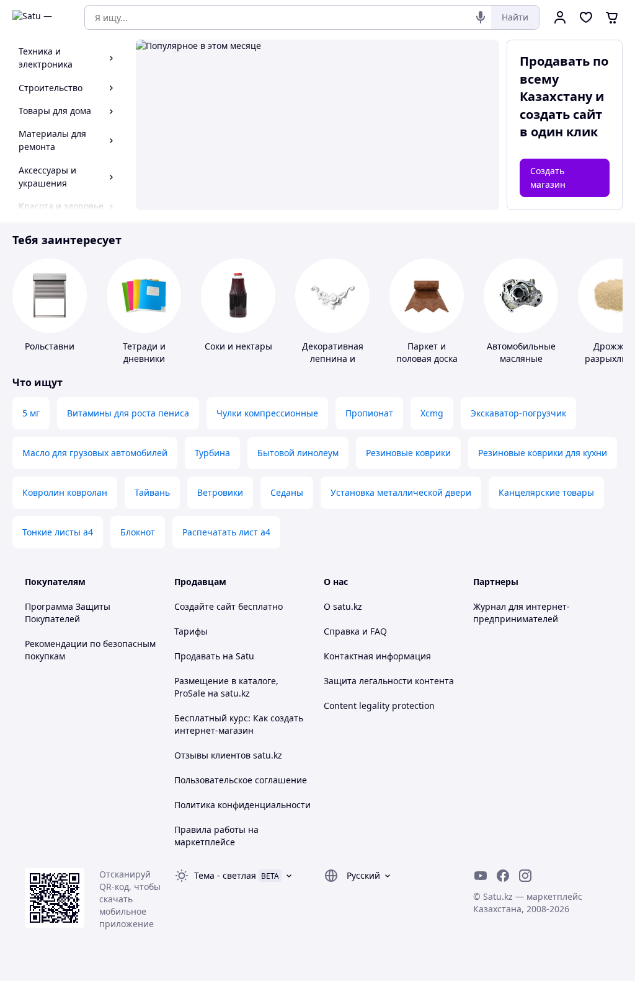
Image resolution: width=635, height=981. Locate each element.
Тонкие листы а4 (57, 532)
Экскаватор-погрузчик (518, 413)
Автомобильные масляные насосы (521, 358)
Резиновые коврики (408, 453)
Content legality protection (379, 705)
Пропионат (369, 413)
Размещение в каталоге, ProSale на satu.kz (226, 687)
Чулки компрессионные (267, 413)
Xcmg (431, 413)
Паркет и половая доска (427, 352)
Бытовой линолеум (298, 453)
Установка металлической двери (401, 492)
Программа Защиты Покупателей (67, 612)
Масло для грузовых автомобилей (94, 453)
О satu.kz (343, 606)
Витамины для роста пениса (128, 413)
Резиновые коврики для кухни (542, 453)
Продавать (197, 656)
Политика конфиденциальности (242, 805)
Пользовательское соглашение (240, 780)
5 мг (31, 413)
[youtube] (480, 875)
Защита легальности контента (389, 681)
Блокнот (137, 532)
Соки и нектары (238, 346)
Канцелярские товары (546, 492)
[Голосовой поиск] (480, 17)
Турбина (212, 453)
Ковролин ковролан (64, 492)
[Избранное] (586, 17)
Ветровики (220, 492)
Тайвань (152, 492)
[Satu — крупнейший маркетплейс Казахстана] (39, 17)
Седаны (286, 492)
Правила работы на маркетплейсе (216, 836)
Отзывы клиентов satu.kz (228, 755)
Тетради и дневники (144, 352)
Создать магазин (548, 177)
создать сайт (561, 114)
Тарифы (191, 631)
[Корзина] (612, 17)
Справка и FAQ (355, 631)
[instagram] (525, 875)
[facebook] (502, 875)
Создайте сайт (205, 606)
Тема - (225, 875)
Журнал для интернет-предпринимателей (521, 612)
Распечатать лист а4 (226, 532)
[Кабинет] (560, 17)
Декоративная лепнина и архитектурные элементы (332, 364)
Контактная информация (377, 656)
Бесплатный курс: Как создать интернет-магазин (238, 724)
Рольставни (49, 346)
